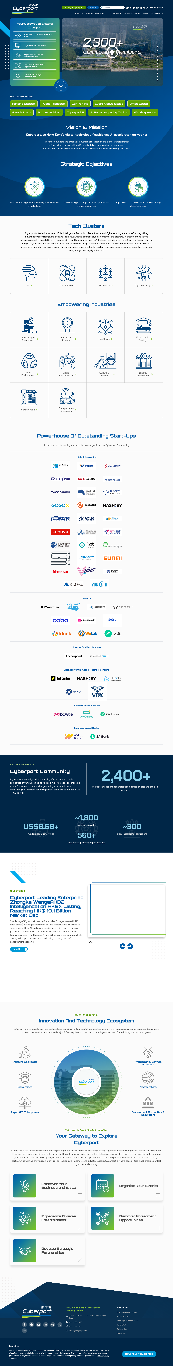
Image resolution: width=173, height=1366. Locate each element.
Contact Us (121, 1333)
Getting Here (122, 1329)
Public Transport (53, 103)
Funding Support (23, 103)
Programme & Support (96, 13)
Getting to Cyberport (73, 7)
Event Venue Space (109, 103)
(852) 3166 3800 (75, 1322)
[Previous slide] (122, 946)
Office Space (139, 103)
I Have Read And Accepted (139, 1354)
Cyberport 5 (115, 13)
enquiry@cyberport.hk (78, 1330)
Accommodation (49, 112)
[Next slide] (130, 946)
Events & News (123, 1316)
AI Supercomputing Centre (109, 112)
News (145, 13)
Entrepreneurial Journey (127, 1312)
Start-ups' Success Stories (128, 1321)
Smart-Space (21, 112)
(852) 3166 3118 (75, 1326)
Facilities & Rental (132, 13)
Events (93, 7)
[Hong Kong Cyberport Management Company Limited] (12, 11)
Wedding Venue (145, 112)
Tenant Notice (122, 1325)
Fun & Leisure (157, 13)
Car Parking (80, 103)
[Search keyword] (101, 7)
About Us (79, 13)
